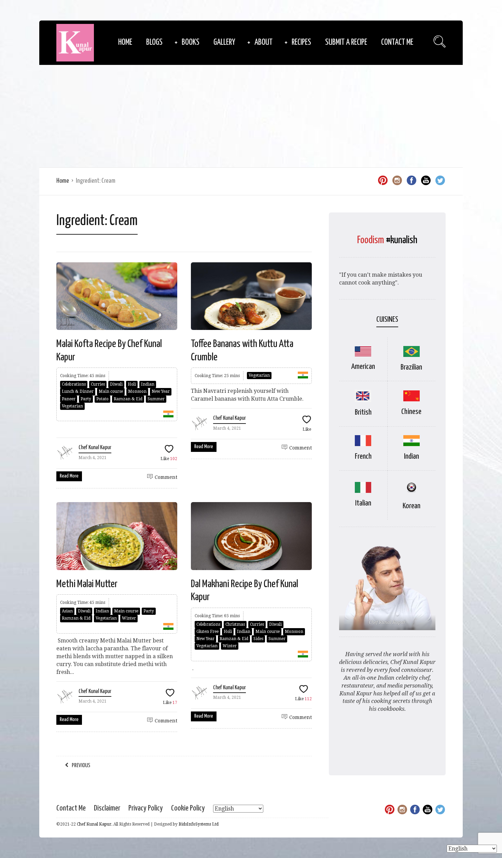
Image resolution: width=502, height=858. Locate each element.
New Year (161, 391)
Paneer (68, 399)
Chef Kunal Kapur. (94, 824)
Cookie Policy (188, 808)
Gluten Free (207, 631)
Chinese (411, 412)
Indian (147, 384)
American (363, 367)
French (363, 456)
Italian (363, 503)
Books (190, 42)
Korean (411, 506)
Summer (156, 399)
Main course (111, 391)
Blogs (154, 42)
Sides (258, 638)
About (263, 42)
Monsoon (137, 391)
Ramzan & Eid (128, 399)
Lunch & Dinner (78, 391)
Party (86, 399)
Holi (132, 384)
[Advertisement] (251, 116)
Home (125, 42)
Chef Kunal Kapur (95, 448)
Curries (98, 384)
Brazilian (411, 367)
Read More (69, 476)
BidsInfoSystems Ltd (199, 824)
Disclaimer (107, 808)
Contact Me (397, 42)
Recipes (301, 42)
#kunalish (401, 240)
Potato (102, 399)
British (363, 412)
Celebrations (74, 384)
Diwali (116, 384)
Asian (67, 611)
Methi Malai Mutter (86, 584)
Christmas (235, 624)
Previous (81, 766)
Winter (129, 618)
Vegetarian (72, 406)
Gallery (224, 42)
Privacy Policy (145, 808)
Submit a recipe (346, 42)
